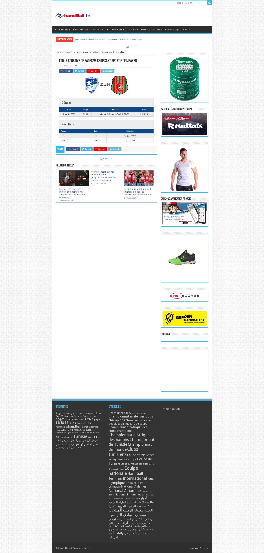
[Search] (209, 2)
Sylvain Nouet (67, 437)
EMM (88, 419)
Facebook (165, 334)
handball (75, 426)
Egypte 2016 (70, 419)
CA (95, 413)
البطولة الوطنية (133, 510)
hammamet (62, 426)
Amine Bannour (81, 414)
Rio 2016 (90, 433)
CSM (63, 140)
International (116, 29)
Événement (68, 52)
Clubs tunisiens (61, 29)
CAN (99, 413)
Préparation (76, 433)
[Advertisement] (184, 370)
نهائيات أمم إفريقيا (117, 535)
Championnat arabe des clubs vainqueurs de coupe (130, 422)
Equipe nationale (80, 29)
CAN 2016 (61, 416)
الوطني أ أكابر (145, 519)
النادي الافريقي (69, 440)
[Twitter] (191, 3)
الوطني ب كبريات (137, 523)
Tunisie (80, 436)
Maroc (77, 429)
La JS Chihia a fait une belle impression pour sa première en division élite (105, 39)
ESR (62, 136)
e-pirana (194, 548)
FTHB (89, 423)
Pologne (67, 433)
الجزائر (79, 441)
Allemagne (69, 413)
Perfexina (204, 548)
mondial (85, 430)
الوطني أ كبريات (126, 519)
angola (90, 413)
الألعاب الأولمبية (136, 502)
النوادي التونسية (122, 514)
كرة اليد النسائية (67, 444)
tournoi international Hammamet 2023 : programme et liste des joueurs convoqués (103, 175)
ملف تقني (128, 534)
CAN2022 (69, 416)
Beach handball (99, 29)
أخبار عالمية (147, 500)
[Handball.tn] (73, 15)
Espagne (96, 419)
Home (58, 52)
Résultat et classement (150, 29)
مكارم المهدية (70, 447)
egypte (60, 419)
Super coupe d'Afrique (128, 498)
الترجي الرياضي (90, 440)
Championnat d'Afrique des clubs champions (128, 429)
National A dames (133, 486)
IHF (71, 430)
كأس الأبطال (118, 526)
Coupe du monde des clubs (134, 464)
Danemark (93, 416)
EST (63, 422)
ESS (58, 422)
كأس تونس (137, 529)
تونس (79, 444)
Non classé (146, 495)
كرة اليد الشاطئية (122, 529)
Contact (186, 29)
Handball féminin (90, 426)
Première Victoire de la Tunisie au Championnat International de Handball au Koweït (72, 193)
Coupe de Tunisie (81, 416)
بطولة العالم (122, 523)
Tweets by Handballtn (170, 409)
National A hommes (125, 490)
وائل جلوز (60, 447)
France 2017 (81, 423)
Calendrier (131, 29)
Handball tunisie (63, 430)
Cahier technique (172, 29)
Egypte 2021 (80, 419)
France (71, 422)
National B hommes (128, 494)
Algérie (60, 413)
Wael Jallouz (95, 437)
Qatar (83, 432)
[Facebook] (188, 3)
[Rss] (186, 3)
